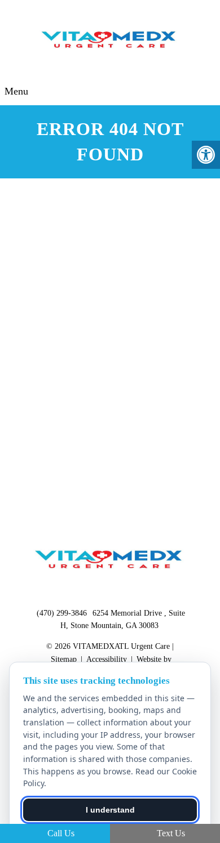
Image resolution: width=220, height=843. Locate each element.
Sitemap (64, 659)
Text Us (170, 833)
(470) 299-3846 (62, 613)
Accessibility (106, 659)
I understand (110, 809)
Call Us (59, 833)
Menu (16, 91)
